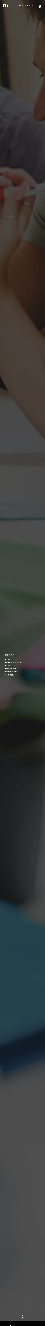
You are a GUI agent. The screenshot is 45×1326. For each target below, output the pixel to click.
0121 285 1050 (26, 5)
